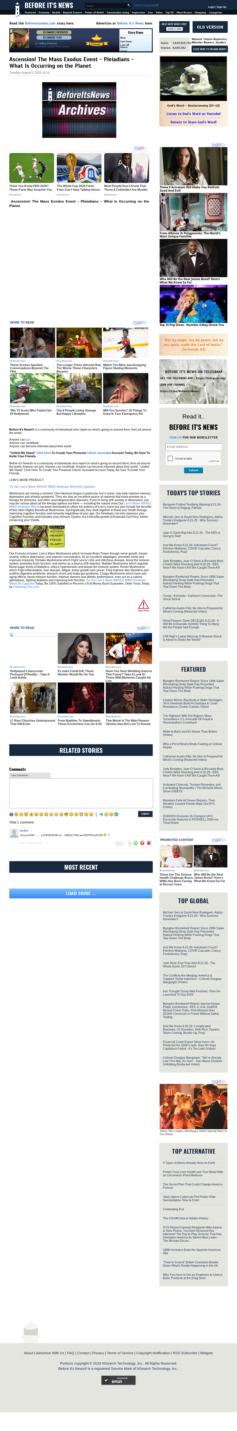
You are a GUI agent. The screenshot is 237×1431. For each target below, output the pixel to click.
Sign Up (221, 7)
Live (150, 12)
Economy (44, 12)
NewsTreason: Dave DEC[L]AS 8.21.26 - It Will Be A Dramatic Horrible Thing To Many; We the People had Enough (191, 624)
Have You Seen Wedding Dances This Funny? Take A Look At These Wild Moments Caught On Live (129, 675)
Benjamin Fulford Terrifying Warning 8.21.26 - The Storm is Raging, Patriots (192, 506)
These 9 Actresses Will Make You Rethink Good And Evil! (189, 189)
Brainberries (18, 360)
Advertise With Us (50, 1353)
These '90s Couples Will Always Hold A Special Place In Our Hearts (193, 1132)
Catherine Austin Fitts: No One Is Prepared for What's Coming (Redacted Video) (193, 610)
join (28, 439)
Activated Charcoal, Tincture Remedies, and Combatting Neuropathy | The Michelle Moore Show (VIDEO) (193, 788)
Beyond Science (72, 12)
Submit (193, 470)
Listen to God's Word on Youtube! (193, 114)
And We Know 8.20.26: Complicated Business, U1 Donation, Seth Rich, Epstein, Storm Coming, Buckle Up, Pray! (191, 1029)
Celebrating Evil (173, 1209)
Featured (30, 12)
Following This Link (26, 586)
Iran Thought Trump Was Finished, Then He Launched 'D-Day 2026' (191, 993)
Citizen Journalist (99, 452)
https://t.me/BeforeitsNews (179, 391)
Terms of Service (120, 1353)
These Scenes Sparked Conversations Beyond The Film (29, 368)
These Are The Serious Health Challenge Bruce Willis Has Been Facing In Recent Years (176, 879)
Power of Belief (94, 12)
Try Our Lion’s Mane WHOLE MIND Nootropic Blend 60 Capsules (52, 486)
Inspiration (138, 12)
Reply (119, 843)
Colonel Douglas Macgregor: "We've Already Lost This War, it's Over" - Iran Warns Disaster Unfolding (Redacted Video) (192, 1061)
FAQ (70, 1353)
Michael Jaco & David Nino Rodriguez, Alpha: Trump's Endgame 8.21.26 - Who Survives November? (193, 520)
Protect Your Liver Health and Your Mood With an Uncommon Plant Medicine (193, 1173)
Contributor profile (44, 46)
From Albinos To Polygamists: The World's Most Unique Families (190, 235)
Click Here (43, 452)
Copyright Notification (153, 1353)
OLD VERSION (210, 27)
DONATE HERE (174, 29)
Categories (215, 12)
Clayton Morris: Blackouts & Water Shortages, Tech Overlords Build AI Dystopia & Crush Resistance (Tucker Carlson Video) (193, 703)
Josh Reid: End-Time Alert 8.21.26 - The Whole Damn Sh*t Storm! (189, 964)
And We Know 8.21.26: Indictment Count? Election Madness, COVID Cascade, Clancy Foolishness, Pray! (192, 548)
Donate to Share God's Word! (194, 122)
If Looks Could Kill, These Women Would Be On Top (76, 672)
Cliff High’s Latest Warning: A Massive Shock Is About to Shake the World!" (192, 638)
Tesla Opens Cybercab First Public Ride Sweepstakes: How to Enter (189, 1198)
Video (159, 12)
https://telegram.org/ (211, 378)
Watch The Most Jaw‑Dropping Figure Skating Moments (124, 366)
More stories (62, 46)
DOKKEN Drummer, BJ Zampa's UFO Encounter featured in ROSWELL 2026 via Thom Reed (190, 819)
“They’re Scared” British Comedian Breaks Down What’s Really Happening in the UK (190, 1264)
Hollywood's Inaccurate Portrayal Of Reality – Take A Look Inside (29, 674)
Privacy (98, 1353)
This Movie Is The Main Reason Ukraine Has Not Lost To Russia (128, 722)
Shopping (200, 12)
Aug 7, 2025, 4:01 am (31, 843)
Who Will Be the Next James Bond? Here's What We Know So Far (190, 280)
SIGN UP (175, 437)
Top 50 (169, 12)
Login (211, 7)
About (28, 1353)
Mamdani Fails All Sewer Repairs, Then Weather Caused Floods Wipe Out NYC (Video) (189, 804)
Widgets (206, 1353)
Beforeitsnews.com (40, 23)
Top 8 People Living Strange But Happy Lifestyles (76, 412)
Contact (83, 1353)
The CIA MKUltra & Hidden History (185, 1218)
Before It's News (49, 5)
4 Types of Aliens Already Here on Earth (189, 1162)
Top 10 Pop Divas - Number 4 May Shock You (192, 325)
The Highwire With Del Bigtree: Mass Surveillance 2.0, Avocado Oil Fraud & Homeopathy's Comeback (188, 719)
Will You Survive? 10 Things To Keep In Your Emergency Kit (125, 412)
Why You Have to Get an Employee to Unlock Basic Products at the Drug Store (192, 1276)
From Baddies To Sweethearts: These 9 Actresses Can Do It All (80, 722)
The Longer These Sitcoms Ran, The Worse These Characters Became (79, 368)
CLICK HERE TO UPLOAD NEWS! (209, 49)
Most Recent (184, 12)
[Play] (193, 79)
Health (56, 12)
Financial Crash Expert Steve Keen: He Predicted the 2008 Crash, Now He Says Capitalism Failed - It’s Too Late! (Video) (189, 1045)
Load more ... (81, 928)
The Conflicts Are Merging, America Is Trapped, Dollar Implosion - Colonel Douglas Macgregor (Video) (192, 979)
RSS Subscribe (185, 1353)
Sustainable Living (118, 12)
